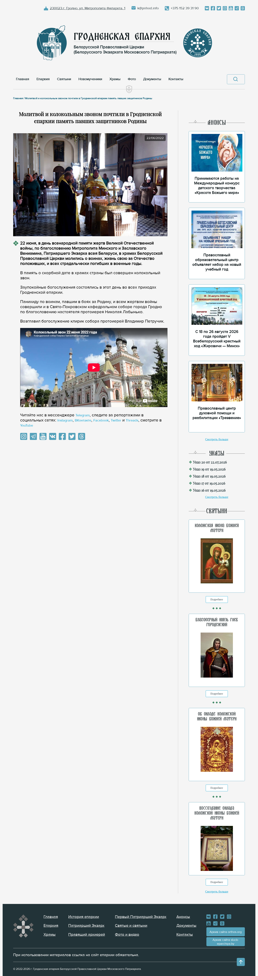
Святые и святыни (131, 925)
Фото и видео (127, 934)
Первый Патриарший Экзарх (140, 916)
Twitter (116, 420)
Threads (132, 420)
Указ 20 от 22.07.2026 (210, 462)
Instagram (65, 420)
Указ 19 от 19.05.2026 (209, 469)
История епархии (83, 916)
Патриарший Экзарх (86, 925)
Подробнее (216, 599)
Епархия (51, 925)
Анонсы (183, 916)
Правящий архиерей (86, 934)
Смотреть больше (216, 439)
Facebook (101, 420)
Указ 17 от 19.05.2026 (209, 483)
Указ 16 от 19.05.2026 (209, 490)
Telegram (82, 415)
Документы (186, 925)
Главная (51, 916)
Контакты (184, 934)
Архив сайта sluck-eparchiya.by (226, 942)
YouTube (26, 425)
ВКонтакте (83, 420)
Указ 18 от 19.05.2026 (209, 476)
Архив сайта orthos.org (226, 932)
